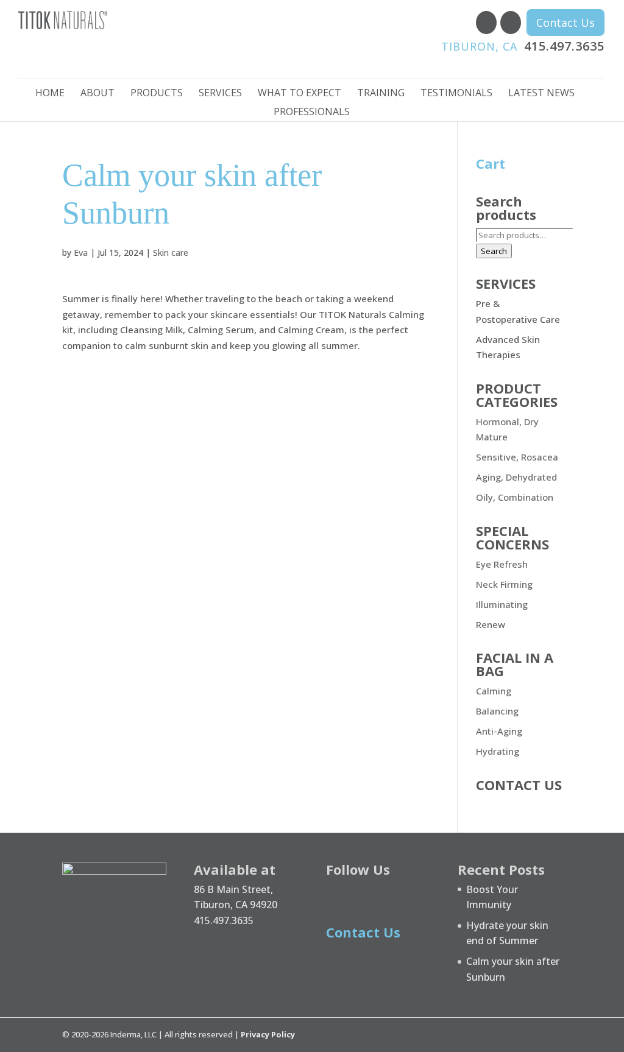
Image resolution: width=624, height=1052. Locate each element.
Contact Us (565, 22)
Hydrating (497, 751)
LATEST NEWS (541, 93)
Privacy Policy (268, 1034)
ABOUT (97, 93)
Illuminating (502, 604)
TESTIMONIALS (456, 93)
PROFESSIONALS (312, 112)
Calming (493, 691)
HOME (50, 93)
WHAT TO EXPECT (299, 93)
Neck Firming (504, 584)
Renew (490, 624)
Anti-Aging (499, 731)
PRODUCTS (156, 93)
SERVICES (220, 93)
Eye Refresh (502, 564)
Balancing (497, 711)
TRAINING (381, 93)
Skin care (170, 252)
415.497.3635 (522, 46)
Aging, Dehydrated (516, 477)
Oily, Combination (514, 497)
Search (494, 250)
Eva (81, 252)
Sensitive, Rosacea (517, 457)
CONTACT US (519, 784)
